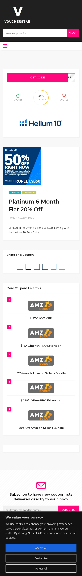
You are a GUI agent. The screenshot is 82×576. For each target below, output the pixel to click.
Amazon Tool (26, 217)
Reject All (41, 568)
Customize (41, 558)
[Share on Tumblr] (45, 267)
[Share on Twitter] (28, 267)
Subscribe (69, 509)
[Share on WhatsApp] (62, 267)
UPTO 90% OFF (41, 318)
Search (73, 33)
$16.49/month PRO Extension (41, 346)
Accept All (41, 548)
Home (12, 217)
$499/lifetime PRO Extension (41, 400)
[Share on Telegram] (53, 267)
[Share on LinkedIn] (37, 267)
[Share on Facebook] (20, 267)
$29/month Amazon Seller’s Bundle (41, 373)
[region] (41, 543)
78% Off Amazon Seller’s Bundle (41, 428)
